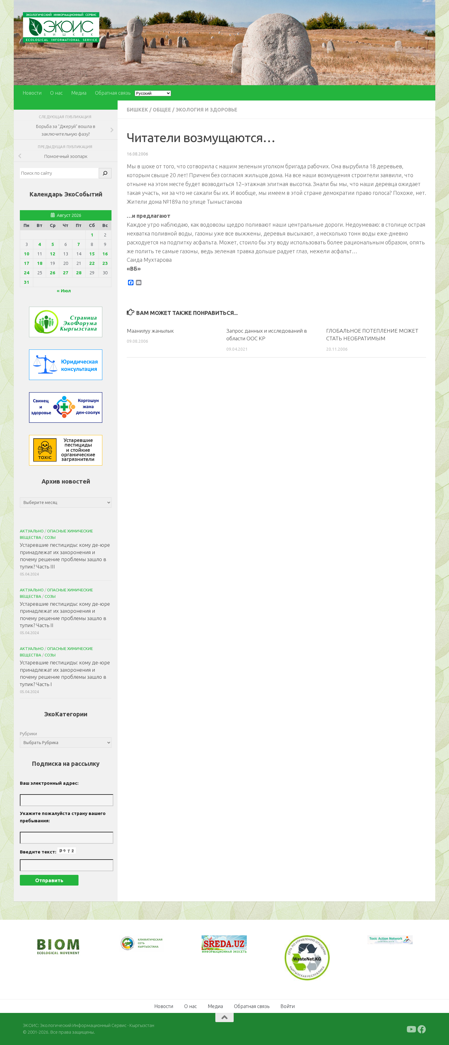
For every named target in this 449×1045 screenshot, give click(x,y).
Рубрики (28, 733)
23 (105, 263)
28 (79, 272)
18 (39, 263)
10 (26, 253)
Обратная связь (112, 93)
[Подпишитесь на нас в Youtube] (411, 1028)
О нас (56, 93)
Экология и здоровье (206, 109)
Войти (287, 1005)
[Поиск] (105, 173)
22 (92, 263)
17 (26, 263)
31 (26, 282)
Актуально (32, 531)
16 (105, 253)
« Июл (64, 290)
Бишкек (137, 109)
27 (65, 272)
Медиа (78, 93)
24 (26, 272)
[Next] (151, 947)
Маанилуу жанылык (150, 331)
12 (52, 253)
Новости (32, 93)
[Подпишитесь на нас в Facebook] (422, 1028)
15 (92, 253)
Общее (162, 109)
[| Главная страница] (61, 27)
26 (52, 272)
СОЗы (50, 537)
